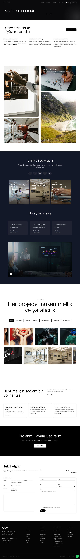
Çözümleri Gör (49, 13)
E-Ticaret (28, 320)
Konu (59, 484)
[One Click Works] (7, 2)
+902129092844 (14, 490)
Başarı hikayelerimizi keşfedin (10, 44)
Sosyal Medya (56, 320)
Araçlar (41, 542)
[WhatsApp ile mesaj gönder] (77, 556)
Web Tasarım (19, 320)
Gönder (42, 510)
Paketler (42, 540)
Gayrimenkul (43, 538)
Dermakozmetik (57, 545)
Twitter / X (70, 534)
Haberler (67, 2)
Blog (62, 2)
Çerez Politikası (75, 556)
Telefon (41, 484)
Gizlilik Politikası (63, 556)
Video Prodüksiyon (45, 320)
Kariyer (27, 540)
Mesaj (41, 489)
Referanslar (54, 2)
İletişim (27, 542)
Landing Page (57, 534)
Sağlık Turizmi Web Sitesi (58, 539)
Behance (70, 536)
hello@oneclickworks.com (9, 538)
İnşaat (41, 536)
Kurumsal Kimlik (66, 320)
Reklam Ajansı (43, 534)
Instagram (70, 530)
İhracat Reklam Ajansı (58, 543)
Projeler (42, 2)
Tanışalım (73, 2)
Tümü (11, 320)
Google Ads (42, 532)
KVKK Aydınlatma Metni (46, 507)
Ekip (59, 2)
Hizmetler (48, 2)
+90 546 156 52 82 (6, 540)
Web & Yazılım (43, 530)
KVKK (69, 556)
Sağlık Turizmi (57, 530)
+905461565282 (73, 472)
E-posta (59, 479)
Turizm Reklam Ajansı (58, 541)
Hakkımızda (29, 532)
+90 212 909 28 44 (6, 542)
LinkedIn (70, 532)
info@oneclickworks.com (71, 470)
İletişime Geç (70, 29)
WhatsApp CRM (57, 536)
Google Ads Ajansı (58, 532)
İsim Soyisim (42, 479)
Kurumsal (35, 320)
